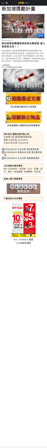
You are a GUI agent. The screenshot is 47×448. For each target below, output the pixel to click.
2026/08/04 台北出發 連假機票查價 (21, 158)
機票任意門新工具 (21, 134)
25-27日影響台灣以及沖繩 (11, 67)
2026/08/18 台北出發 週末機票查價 (21, 149)
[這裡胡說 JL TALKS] (23, 3)
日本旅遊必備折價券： (14, 166)
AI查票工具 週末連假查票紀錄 (18, 137)
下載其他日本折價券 (13, 198)
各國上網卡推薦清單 (13, 179)
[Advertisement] (23, 271)
